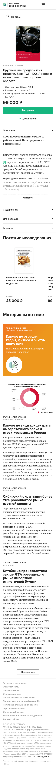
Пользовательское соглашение (19, 698)
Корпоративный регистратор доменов (22, 716)
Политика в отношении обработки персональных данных (20, 707)
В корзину (28, 110)
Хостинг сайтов (11, 719)
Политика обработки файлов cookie (21, 701)
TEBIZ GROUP (9, 491)
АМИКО (9, 296)
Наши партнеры (11, 690)
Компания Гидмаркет (13, 65)
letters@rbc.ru (43, 756)
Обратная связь (11, 687)
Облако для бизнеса (13, 712)
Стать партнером (12, 694)
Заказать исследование (15, 683)
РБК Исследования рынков (19, 331)
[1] (4, 162)
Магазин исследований (18, 5)
